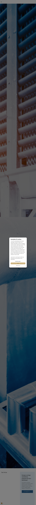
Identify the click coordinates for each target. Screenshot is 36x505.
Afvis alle (18, 265)
